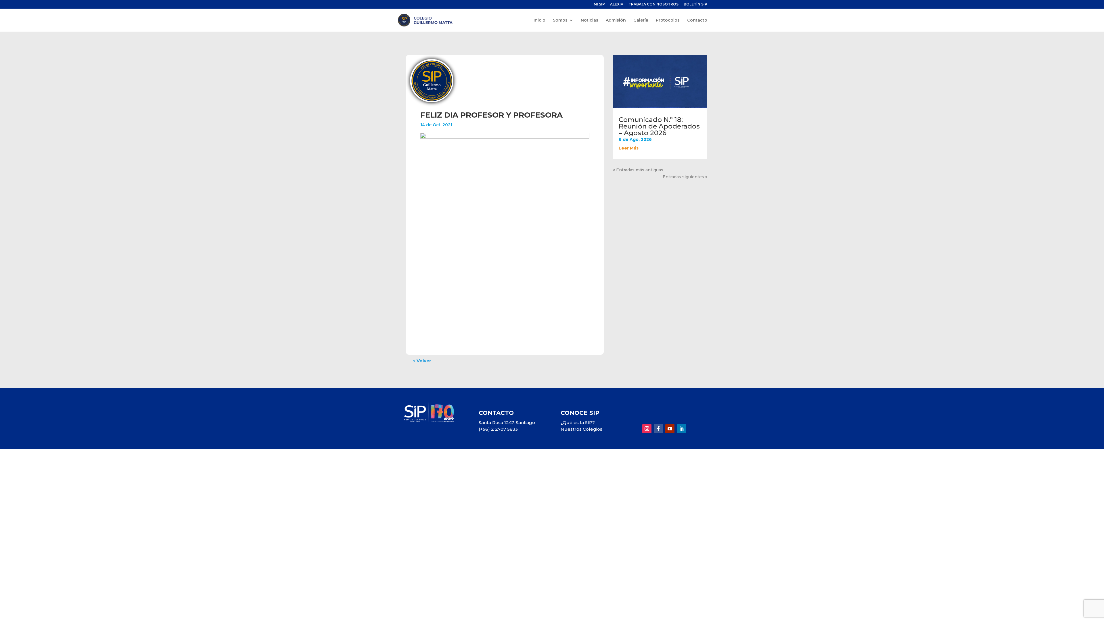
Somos (560, 20)
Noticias (589, 20)
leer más (629, 148)
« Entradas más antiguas (638, 169)
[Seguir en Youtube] (669, 428)
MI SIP (599, 4)
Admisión (616, 20)
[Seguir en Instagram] (646, 428)
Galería (640, 20)
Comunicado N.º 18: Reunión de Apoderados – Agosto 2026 (659, 126)
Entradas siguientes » (685, 176)
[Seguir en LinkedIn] (681, 428)
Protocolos (668, 20)
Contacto (697, 20)
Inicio (539, 20)
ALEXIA (616, 4)
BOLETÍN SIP (695, 4)
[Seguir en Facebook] (658, 428)
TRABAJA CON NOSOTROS (653, 4)
